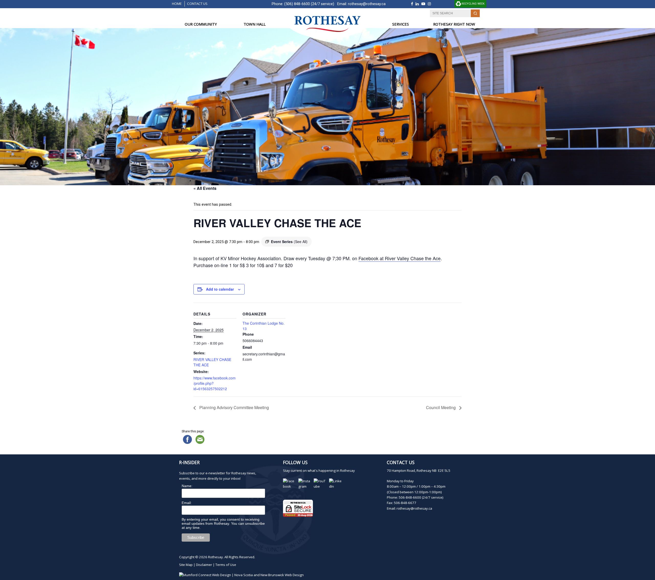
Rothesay (215, 557)
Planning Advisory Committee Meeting (233, 407)
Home (177, 3)
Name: (187, 486)
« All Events (204, 188)
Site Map (186, 564)
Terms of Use (225, 564)
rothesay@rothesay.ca (367, 4)
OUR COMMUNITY (201, 24)
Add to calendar (220, 289)
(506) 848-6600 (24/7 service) (309, 4)
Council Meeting (441, 407)
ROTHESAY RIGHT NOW (454, 24)
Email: (187, 503)
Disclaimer (204, 564)
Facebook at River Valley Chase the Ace (399, 258)
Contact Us (197, 3)
